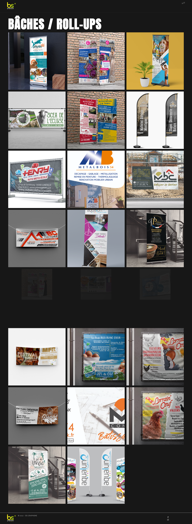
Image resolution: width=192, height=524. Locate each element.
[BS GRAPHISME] (11, 5)
